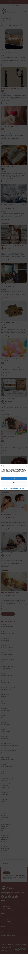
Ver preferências (14, 486)
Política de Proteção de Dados (18, 488)
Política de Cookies (8, 488)
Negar (14, 482)
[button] (26, 466)
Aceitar (14, 479)
